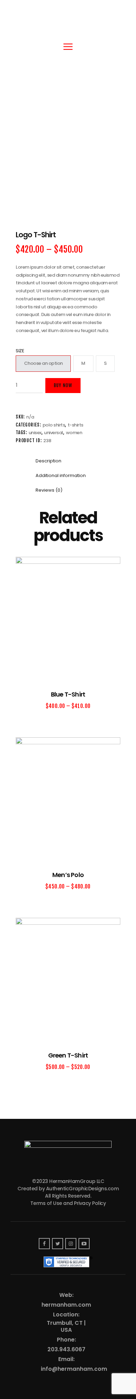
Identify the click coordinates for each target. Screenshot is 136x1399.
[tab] (48, 461)
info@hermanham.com (74, 1369)
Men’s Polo (68, 875)
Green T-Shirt (68, 1055)
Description (48, 461)
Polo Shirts (54, 425)
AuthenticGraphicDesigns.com (82, 1188)
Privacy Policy (90, 1203)
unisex (35, 432)
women (74, 432)
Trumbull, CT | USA (66, 1327)
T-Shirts (75, 425)
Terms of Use (46, 1203)
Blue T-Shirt (68, 694)
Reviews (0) (49, 490)
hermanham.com (66, 1304)
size (20, 350)
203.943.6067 (66, 1349)
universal (53, 432)
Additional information (61, 475)
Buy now (63, 385)
